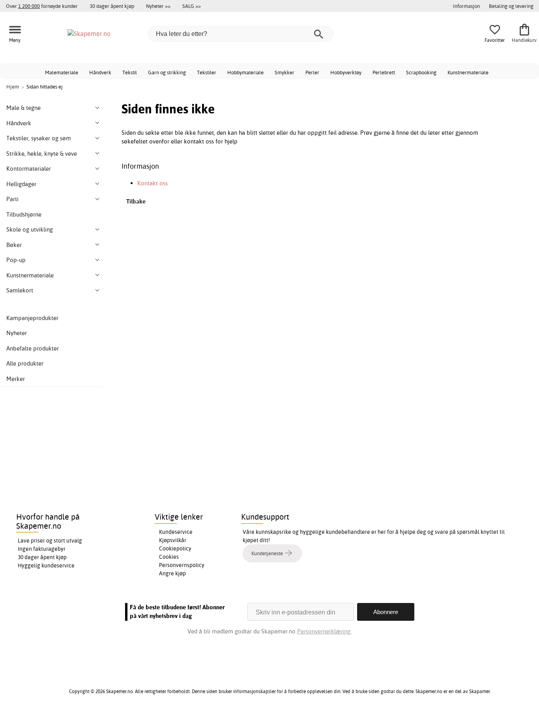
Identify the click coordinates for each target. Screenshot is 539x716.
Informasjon (466, 6)
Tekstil (129, 72)
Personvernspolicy (181, 565)
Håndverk (100, 72)
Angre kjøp (172, 573)
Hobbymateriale (245, 72)
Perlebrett (383, 72)
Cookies (169, 556)
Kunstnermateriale (467, 72)
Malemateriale (61, 72)
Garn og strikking (167, 72)
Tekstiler (206, 72)
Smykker (284, 72)
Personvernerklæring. (324, 631)
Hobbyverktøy (345, 72)
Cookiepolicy (175, 548)
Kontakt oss (152, 183)
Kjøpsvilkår (172, 540)
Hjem (12, 86)
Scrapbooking (421, 72)
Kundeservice (176, 531)
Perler (312, 72)
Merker (15, 378)
